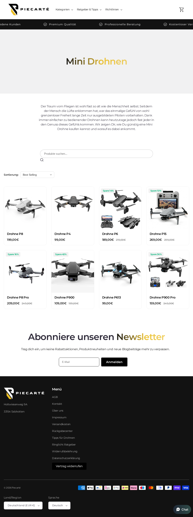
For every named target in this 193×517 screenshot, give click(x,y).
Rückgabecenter (62, 431)
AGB (55, 397)
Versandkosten (61, 424)
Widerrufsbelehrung (64, 451)
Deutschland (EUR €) (21, 505)
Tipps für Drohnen (63, 437)
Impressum (59, 417)
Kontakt (57, 403)
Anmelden (114, 362)
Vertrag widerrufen (69, 466)
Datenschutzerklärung (66, 458)
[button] (64, 9)
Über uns (57, 410)
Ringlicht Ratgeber (64, 444)
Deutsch (57, 505)
